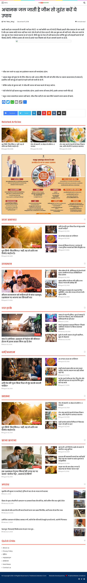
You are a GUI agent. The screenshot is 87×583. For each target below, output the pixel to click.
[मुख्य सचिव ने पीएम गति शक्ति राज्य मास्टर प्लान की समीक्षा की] (51, 284)
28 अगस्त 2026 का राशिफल (68, 236)
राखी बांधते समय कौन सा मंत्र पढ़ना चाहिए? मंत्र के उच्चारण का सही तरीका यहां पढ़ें (71, 370)
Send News (7, 564)
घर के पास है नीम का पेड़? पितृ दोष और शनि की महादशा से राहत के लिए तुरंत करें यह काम (71, 380)
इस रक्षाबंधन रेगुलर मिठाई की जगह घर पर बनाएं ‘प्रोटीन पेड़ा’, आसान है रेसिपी (20, 472)
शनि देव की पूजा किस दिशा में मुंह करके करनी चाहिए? (71, 227)
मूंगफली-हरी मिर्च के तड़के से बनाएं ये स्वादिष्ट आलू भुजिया (71, 448)
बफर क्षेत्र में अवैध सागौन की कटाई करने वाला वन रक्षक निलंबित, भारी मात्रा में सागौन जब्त (32, 510)
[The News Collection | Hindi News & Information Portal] (43, 3)
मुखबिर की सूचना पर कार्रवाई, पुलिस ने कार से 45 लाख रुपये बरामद (25, 491)
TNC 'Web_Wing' (8, 22)
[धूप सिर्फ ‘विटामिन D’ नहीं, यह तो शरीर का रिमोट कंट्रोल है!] (14, 135)
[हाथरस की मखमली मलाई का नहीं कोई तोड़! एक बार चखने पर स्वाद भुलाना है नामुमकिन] (51, 460)
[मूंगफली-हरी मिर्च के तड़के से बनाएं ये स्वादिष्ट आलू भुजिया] (51, 450)
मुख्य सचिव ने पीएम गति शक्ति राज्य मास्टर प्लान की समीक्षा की (70, 282)
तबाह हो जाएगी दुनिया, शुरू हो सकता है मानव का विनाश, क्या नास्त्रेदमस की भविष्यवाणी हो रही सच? (71, 317)
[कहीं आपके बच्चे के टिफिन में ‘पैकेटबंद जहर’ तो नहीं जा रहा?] (51, 425)
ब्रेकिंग (5, 554)
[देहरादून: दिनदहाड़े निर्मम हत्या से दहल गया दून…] (79, 532)
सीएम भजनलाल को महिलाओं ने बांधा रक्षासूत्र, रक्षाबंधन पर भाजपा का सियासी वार (22, 296)
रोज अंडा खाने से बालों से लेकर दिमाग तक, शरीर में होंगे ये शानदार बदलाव (72, 145)
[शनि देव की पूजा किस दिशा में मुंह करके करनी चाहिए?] (51, 230)
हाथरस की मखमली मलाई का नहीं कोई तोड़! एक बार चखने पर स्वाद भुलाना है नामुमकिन (71, 459)
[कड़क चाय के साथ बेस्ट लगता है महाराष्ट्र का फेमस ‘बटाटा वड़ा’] (51, 470)
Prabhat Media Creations (76, 576)
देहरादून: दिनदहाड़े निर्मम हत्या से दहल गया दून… (18, 529)
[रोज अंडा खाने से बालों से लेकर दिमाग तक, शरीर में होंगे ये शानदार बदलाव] (72, 135)
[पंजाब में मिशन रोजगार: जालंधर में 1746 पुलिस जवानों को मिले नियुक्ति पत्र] (51, 248)
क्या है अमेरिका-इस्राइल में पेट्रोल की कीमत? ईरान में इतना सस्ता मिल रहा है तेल (21, 340)
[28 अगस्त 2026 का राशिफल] (51, 239)
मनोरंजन (6, 561)
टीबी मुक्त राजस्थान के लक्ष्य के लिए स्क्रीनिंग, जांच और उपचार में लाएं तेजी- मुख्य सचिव (71, 292)
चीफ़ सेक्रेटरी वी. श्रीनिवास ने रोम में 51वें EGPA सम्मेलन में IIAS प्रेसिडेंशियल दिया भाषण (71, 273)
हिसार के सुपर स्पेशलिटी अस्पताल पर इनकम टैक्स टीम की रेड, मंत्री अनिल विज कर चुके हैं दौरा (33, 501)
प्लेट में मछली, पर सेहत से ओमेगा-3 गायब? (43, 145)
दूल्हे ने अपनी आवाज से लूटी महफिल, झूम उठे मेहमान (70, 336)
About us (6, 548)
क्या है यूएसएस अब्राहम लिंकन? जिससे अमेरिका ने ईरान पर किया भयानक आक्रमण (71, 327)
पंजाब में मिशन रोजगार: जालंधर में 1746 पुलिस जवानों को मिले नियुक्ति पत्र (71, 246)
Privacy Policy (8, 551)
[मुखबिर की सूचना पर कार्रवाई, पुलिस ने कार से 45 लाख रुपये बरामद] (79, 494)
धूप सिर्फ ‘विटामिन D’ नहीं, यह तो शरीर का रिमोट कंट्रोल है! (13, 145)
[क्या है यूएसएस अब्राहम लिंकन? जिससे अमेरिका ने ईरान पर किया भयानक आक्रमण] (51, 328)
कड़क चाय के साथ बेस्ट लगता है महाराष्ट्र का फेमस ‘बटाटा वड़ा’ (69, 468)
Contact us (7, 568)
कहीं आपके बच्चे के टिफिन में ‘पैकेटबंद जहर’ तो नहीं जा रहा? (71, 423)
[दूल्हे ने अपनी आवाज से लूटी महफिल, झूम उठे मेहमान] (51, 338)
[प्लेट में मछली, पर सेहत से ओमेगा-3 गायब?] (43, 135)
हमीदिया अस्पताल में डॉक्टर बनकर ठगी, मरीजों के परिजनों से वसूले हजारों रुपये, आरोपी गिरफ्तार (34, 520)
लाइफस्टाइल (7, 558)
